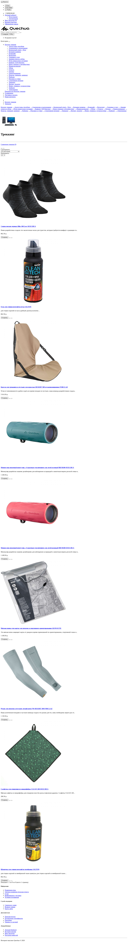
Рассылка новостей (11, 935)
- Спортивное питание (51, 111)
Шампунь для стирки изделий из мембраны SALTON (20, 869)
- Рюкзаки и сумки (35, 111)
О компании (9, 93)
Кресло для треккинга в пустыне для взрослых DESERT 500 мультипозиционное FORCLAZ (34, 387)
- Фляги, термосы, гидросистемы (94, 111)
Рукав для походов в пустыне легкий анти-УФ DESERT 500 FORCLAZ (26, 709)
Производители (10, 916)
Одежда (11, 70)
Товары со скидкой (11, 922)
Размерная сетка (10, 890)
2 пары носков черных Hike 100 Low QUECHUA (18, 226)
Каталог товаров (10, 44)
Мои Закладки (10, 933)
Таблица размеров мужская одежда (17, 892)
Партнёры (8, 920)
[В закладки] (9, 237)
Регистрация (13, 17)
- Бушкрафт (90, 107)
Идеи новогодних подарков (18, 61)
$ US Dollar (9, 7)
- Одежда (99, 109)
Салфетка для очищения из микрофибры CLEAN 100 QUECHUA (24, 789)
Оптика (11, 71)
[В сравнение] (11, 237)
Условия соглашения (12, 897)
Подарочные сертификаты (14, 918)
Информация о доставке (13, 895)
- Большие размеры (78, 107)
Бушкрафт (12, 53)
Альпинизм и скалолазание (18, 48)
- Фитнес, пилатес (75, 111)
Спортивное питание (16, 80)
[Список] (1, 148)
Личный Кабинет (11, 930)
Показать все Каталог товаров (15, 91)
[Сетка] (3, 148)
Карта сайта (9, 909)
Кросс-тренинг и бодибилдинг (19, 64)
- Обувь (92, 109)
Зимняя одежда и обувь (17, 59)
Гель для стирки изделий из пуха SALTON (16, 307)
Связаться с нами (10, 905)
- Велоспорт (100, 107)
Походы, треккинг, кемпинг (18, 75)
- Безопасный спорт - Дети (61, 107)
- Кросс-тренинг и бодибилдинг (62, 109)
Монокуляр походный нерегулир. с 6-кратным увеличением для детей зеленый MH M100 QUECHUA (37, 467)
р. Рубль (8, 10)
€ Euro (7, 5)
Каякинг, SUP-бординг (16, 62)
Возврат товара (10, 907)
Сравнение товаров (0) (8, 144)
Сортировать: (5, 149)
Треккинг (12, 82)
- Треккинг (64, 111)
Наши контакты (10, 97)
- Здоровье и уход (111, 107)
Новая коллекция (14, 66)
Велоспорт (12, 55)
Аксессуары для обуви (16, 46)
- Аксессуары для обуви (21, 107)
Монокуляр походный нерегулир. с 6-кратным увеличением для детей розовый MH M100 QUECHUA (37, 548)
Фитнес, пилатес (14, 84)
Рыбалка (12, 77)
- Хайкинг (111, 111)
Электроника (13, 89)
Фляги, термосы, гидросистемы (19, 86)
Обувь (11, 68)
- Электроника (120, 111)
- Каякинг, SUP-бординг (42, 109)
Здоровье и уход (14, 57)
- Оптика (107, 109)
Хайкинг (12, 88)
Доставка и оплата (11, 95)
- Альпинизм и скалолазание (40, 107)
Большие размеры (15, 52)
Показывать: (5, 153)
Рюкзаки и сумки (15, 79)
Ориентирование (14, 73)
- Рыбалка (24, 111)
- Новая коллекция (81, 109)
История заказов (10, 931)
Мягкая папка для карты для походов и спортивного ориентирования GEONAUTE (31, 628)
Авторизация (13, 19)
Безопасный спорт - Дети (17, 50)
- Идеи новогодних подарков (22, 109)
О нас (7, 894)
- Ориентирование (118, 109)
